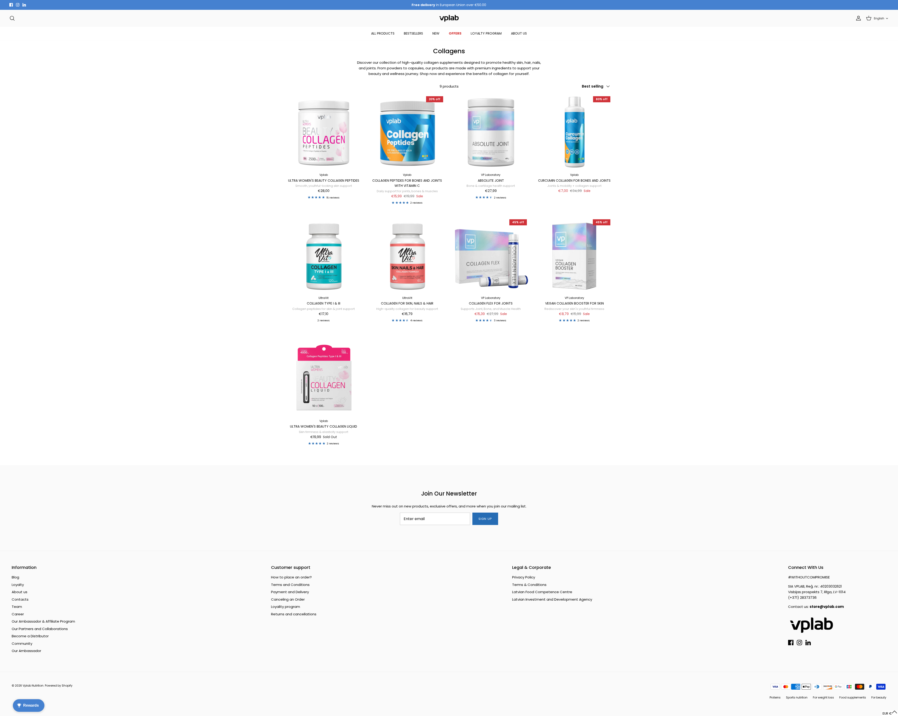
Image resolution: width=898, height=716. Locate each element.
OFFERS (455, 33)
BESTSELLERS (413, 33)
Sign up (485, 519)
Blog (15, 577)
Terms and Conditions (290, 584)
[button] (890, 713)
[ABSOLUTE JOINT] (491, 132)
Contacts (20, 599)
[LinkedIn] (24, 5)
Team (17, 606)
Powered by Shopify (58, 686)
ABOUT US (519, 33)
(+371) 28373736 (802, 597)
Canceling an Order (288, 599)
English (879, 18)
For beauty (878, 697)
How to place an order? (291, 577)
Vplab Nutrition (33, 686)
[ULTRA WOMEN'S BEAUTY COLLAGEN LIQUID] (323, 378)
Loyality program (285, 606)
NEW (435, 33)
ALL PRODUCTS (383, 33)
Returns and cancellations (293, 614)
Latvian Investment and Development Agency (552, 599)
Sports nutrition (796, 697)
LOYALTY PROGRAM (486, 33)
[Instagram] (17, 5)
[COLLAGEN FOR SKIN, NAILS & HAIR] (407, 255)
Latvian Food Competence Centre (542, 591)
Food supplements (852, 697)
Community (22, 643)
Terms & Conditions (529, 584)
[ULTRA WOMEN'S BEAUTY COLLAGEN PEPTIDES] (323, 132)
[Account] (857, 18)
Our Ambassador (26, 650)
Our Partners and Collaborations (40, 628)
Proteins (775, 697)
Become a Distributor (30, 636)
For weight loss (823, 697)
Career (18, 614)
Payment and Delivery (290, 591)
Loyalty (18, 584)
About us (19, 591)
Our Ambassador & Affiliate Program (43, 621)
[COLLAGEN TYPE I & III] (323, 255)
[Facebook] (11, 5)
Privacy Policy (523, 577)
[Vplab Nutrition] (449, 18)
